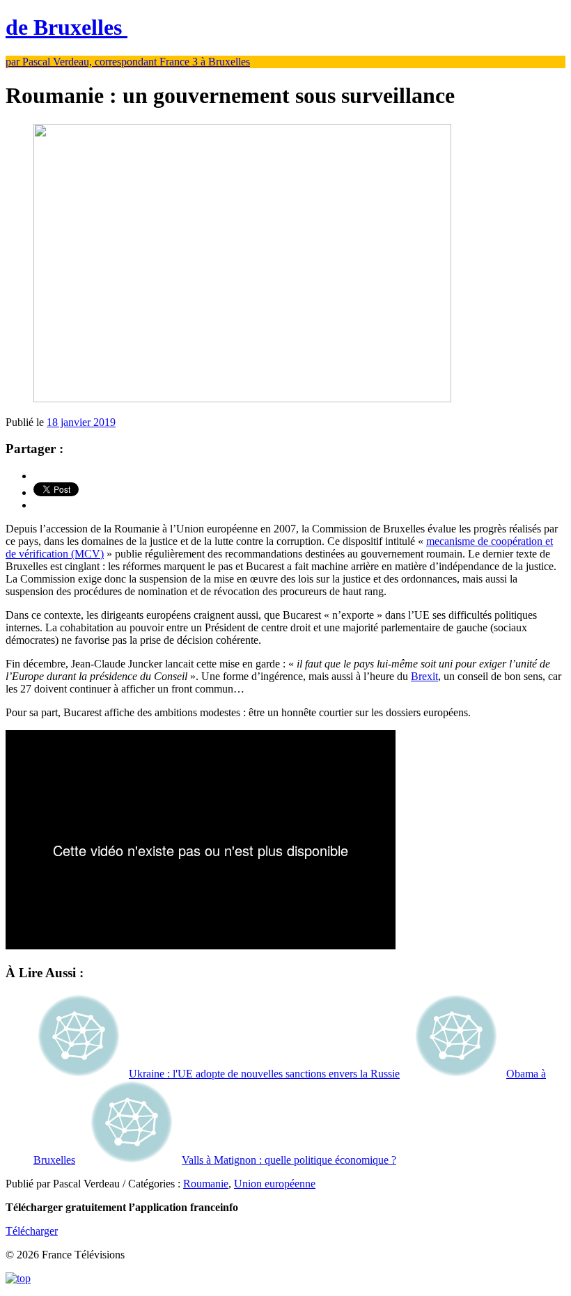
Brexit (424, 676)
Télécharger (32, 1231)
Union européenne (274, 1184)
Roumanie (205, 1184)
